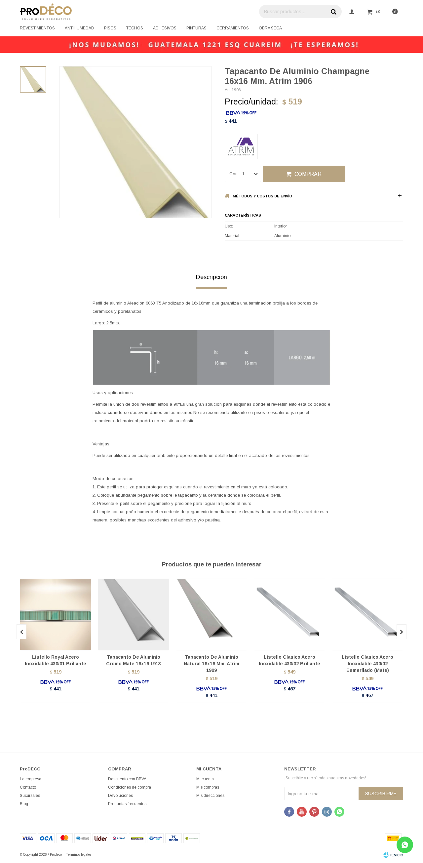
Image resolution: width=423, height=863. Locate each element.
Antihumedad (79, 28)
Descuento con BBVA (127, 779)
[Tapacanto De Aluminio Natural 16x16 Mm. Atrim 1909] (211, 614)
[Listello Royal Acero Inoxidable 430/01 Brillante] (55, 614)
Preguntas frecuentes (127, 803)
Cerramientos (232, 28)
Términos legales (78, 854)
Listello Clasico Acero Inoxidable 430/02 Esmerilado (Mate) (367, 663)
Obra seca (270, 28)
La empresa (30, 779)
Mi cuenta (205, 779)
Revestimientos (37, 28)
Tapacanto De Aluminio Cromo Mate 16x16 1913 (133, 660)
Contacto (28, 787)
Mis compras (207, 787)
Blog (24, 803)
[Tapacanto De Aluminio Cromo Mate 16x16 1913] (133, 614)
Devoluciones (120, 795)
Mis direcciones (210, 795)
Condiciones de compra (129, 787)
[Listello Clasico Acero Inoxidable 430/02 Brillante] (289, 614)
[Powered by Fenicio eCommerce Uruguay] (393, 855)
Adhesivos (164, 28)
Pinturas (196, 28)
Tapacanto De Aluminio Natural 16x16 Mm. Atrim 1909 (211, 663)
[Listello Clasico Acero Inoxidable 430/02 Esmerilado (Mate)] (367, 614)
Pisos (110, 28)
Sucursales (30, 795)
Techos (134, 28)
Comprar (308, 174)
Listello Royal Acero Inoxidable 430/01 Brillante (55, 660)
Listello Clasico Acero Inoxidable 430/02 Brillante (289, 660)
